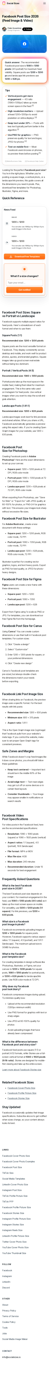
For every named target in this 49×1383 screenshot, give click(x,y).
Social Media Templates (13, 1178)
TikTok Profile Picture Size (14, 1196)
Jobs (4, 1333)
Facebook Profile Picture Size (22, 1093)
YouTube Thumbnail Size (14, 1253)
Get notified (24, 290)
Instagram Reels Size (12, 1230)
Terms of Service (10, 1316)
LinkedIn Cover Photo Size (15, 1184)
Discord (6, 1287)
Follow (28, 29)
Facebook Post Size (12, 1167)
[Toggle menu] (44, 3)
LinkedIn (6, 1281)
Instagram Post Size (12, 1190)
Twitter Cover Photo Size (14, 1241)
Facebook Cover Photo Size (21, 1088)
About (5, 1304)
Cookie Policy (9, 1322)
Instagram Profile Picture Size (16, 1218)
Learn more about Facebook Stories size (21, 1069)
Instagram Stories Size (13, 1224)
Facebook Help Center (35, 161)
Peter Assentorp (14, 28)
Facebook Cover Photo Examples (18, 1161)
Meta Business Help (14, 161)
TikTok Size (7, 1173)
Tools (5, 1327)
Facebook (7, 1270)
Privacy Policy (9, 1310)
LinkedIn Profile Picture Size (15, 1236)
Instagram (7, 1276)
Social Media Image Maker (15, 1339)
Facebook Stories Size (19, 1098)
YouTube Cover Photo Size (15, 1247)
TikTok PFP (7, 1201)
